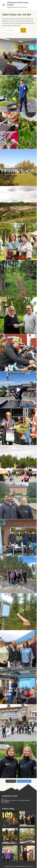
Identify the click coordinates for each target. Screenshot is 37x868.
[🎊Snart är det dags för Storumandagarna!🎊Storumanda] (18, 537)
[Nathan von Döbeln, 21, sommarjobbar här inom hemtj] (18, 93)
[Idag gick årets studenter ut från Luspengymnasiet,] (18, 722)
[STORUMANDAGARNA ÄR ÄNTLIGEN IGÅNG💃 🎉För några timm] (18, 463)
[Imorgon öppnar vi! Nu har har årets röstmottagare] (18, 56)
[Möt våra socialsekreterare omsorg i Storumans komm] (18, 648)
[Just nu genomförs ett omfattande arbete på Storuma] (18, 204)
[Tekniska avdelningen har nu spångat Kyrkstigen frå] (18, 611)
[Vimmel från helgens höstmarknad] (10, 836)
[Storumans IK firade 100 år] (10, 818)
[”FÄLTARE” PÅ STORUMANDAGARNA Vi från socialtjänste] (18, 500)
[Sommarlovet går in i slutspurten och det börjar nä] (18, 167)
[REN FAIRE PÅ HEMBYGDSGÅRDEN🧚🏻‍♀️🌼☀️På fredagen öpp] (18, 241)
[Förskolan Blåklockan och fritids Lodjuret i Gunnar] (18, 130)
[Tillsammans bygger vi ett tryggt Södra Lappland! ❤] (18, 574)
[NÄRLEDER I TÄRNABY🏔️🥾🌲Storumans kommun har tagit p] (18, 278)
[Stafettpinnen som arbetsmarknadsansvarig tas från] (18, 315)
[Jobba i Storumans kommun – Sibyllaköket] (27, 853)
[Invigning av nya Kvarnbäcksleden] (27, 836)
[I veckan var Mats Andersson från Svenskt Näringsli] (18, 685)
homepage (12, 21)
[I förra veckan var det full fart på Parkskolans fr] (18, 352)
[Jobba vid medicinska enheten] (10, 853)
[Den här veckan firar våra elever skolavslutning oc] (18, 759)
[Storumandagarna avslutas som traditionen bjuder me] (18, 426)
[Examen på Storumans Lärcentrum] (27, 818)
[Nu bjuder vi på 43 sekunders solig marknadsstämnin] (18, 389)
